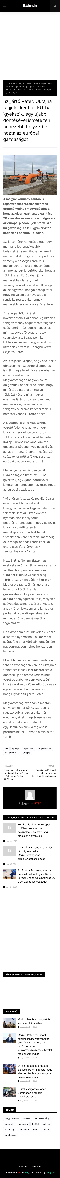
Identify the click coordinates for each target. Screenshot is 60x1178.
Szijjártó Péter (11, 752)
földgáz (15, 748)
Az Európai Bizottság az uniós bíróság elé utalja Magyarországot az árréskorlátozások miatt (35, 853)
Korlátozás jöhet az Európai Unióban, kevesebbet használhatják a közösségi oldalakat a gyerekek (34, 830)
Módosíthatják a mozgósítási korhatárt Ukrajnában (34, 1021)
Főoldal (9, 83)
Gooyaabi (51, 1172)
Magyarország (44, 748)
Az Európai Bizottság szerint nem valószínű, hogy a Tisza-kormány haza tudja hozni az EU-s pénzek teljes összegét (37, 876)
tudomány (9, 1129)
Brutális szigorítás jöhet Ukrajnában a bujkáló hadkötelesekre (32, 1092)
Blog (26, 1172)
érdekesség (10, 1135)
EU (15, 83)
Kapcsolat (37, 1166)
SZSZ (37, 803)
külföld (35, 1124)
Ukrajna (26, 752)
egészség (9, 1124)
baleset (26, 1118)
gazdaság (28, 748)
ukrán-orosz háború (28, 1129)
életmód (46, 1129)
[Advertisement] (30, 48)
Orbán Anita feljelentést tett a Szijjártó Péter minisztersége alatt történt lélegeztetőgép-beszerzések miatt (35, 1071)
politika (46, 1124)
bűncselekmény (41, 1118)
